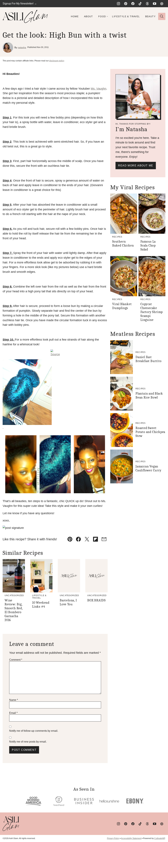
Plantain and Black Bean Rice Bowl (149, 395)
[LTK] (161, 3)
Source (55, 354)
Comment (15, 659)
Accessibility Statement (131, 838)
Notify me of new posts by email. (28, 741)
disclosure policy (56, 61)
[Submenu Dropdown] (107, 16)
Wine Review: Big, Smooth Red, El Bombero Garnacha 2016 (14, 610)
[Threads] (147, 3)
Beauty (150, 16)
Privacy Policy (113, 838)
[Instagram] (118, 3)
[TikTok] (140, 3)
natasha (22, 47)
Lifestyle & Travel (126, 16)
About (88, 16)
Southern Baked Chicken (123, 243)
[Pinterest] (125, 3)
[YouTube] (154, 3)
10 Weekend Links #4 (40, 604)
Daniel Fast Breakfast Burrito (149, 359)
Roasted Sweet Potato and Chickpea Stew (150, 432)
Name (13, 700)
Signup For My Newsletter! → (20, 3)
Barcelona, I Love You (68, 602)
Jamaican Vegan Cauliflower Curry (148, 468)
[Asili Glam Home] (25, 16)
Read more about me (135, 165)
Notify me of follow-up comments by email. (33, 730)
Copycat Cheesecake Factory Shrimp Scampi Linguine (151, 312)
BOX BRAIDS (96, 600)
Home (75, 16)
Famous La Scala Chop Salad (148, 245)
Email (13, 713)
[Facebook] (132, 3)
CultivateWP (159, 838)
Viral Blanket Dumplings (122, 306)
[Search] (161, 16)
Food (102, 16)
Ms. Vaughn (98, 88)
